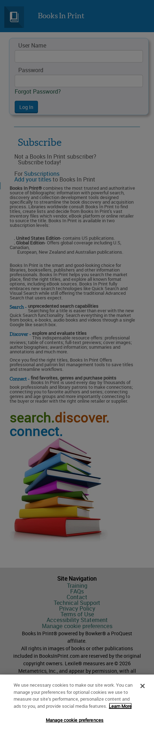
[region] (77, 703)
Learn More (120, 706)
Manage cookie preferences (75, 720)
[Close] (142, 686)
